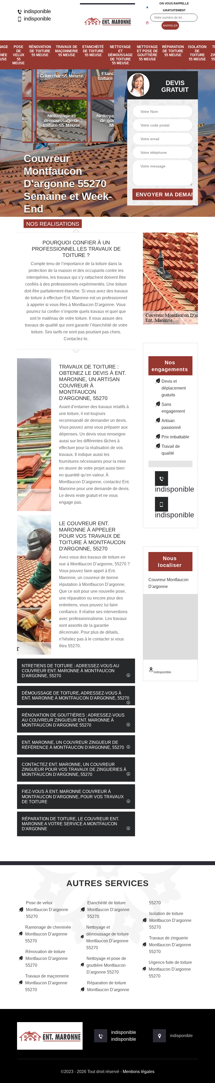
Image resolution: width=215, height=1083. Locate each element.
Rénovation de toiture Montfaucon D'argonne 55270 (46, 958)
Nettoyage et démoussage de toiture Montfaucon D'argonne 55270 (107, 937)
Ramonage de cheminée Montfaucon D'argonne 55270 (48, 934)
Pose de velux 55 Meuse (18, 55)
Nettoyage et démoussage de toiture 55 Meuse (120, 55)
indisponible (36, 11)
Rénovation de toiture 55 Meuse (40, 51)
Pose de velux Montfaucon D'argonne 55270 (47, 910)
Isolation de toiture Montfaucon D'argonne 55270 (170, 920)
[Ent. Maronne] (107, 20)
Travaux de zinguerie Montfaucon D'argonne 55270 (170, 945)
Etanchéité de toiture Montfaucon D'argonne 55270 (108, 910)
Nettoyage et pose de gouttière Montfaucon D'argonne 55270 (106, 965)
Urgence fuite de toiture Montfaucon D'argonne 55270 (170, 969)
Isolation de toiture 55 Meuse (197, 53)
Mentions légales (138, 1071)
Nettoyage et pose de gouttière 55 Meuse (147, 53)
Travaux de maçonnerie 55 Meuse (66, 51)
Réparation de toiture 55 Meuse (173, 51)
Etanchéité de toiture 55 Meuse (93, 51)
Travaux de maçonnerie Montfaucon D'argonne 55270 (47, 983)
